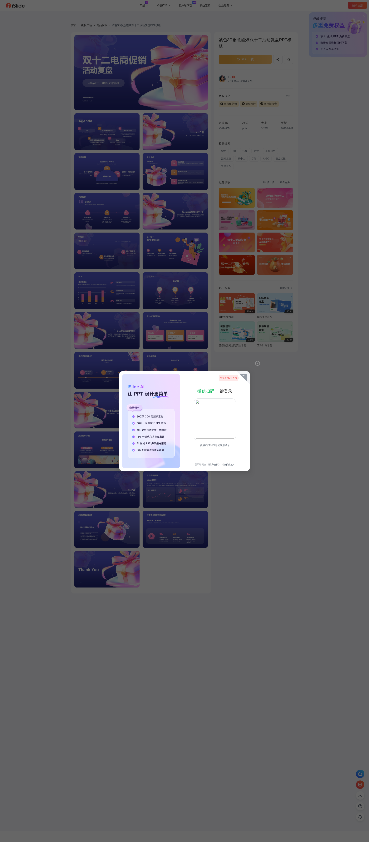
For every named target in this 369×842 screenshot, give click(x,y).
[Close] (257, 363)
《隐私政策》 (228, 464)
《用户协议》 (214, 464)
